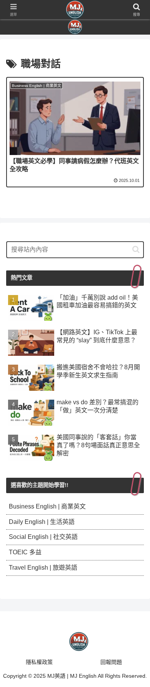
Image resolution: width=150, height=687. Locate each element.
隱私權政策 (39, 662)
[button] (136, 249)
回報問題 (111, 662)
